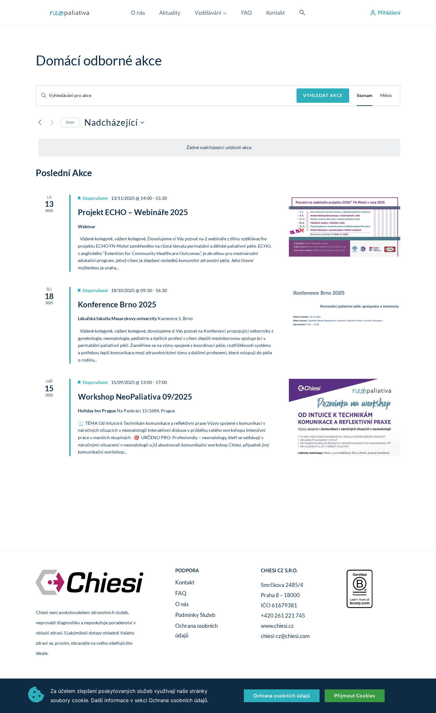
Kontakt (275, 12)
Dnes (70, 122)
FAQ (246, 12)
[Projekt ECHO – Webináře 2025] (344, 226)
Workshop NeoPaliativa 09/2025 (135, 396)
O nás (138, 12)
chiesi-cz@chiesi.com (285, 636)
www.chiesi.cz (277, 625)
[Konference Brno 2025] (344, 307)
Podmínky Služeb (195, 615)
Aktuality (169, 12)
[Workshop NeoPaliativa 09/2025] (344, 417)
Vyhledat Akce (323, 95)
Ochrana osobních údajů (196, 630)
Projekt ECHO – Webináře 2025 (133, 212)
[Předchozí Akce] (39, 122)
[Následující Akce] (52, 122)
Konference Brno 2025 (117, 304)
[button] (302, 13)
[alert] (219, 147)
